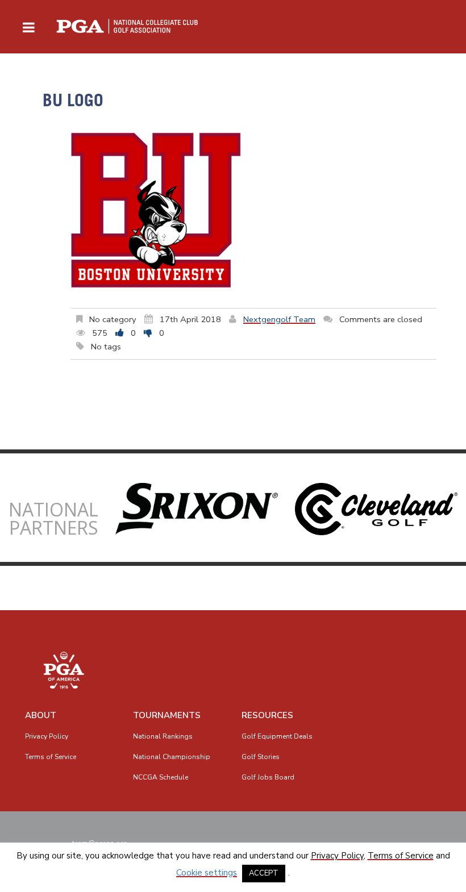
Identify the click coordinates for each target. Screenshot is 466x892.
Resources (267, 715)
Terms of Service (50, 756)
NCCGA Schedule (160, 777)
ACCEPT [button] (263, 873)
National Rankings (163, 736)
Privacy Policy (46, 736)
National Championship (171, 756)
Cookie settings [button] (206, 872)
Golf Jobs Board (268, 777)
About (40, 715)
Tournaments (167, 715)
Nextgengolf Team (279, 319)
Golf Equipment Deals (277, 736)
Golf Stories (261, 756)
